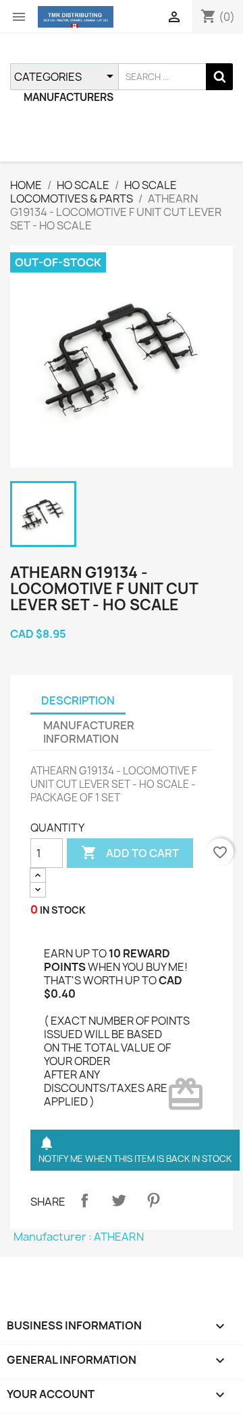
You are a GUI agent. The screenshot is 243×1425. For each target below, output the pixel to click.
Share (84, 1200)
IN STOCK (63, 910)
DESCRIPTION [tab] (78, 700)
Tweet (118, 1200)
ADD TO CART (130, 852)
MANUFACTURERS (68, 97)
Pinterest (153, 1200)
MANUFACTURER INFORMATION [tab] (88, 732)
